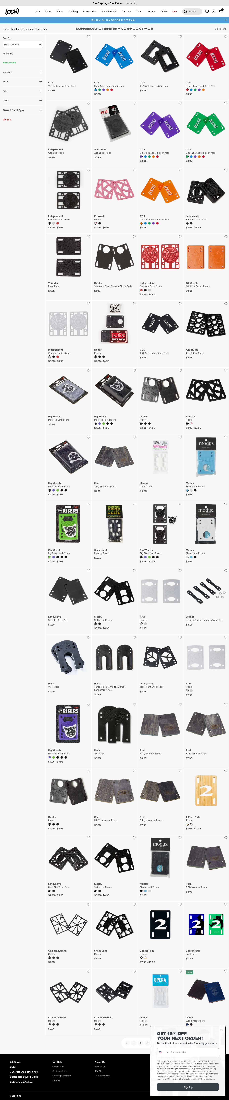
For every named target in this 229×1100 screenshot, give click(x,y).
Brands (151, 11)
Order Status (58, 1066)
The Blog (99, 1071)
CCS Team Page (102, 1075)
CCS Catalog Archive (21, 1082)
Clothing (73, 11)
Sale (174, 11)
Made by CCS (108, 11)
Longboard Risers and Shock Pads (29, 29)
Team (139, 11)
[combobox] (163, 1052)
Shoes (60, 11)
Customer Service (60, 1071)
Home (6, 29)
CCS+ (164, 11)
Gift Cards (15, 1062)
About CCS (100, 1066)
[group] (114, 3)
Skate (48, 11)
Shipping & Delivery (61, 1075)
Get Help (57, 1062)
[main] (114, 538)
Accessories (89, 11)
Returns (56, 1080)
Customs (126, 11)
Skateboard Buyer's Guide (24, 1077)
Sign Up (188, 1087)
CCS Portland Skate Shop (24, 1071)
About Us (100, 1062)
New (37, 11)
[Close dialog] (221, 1030)
